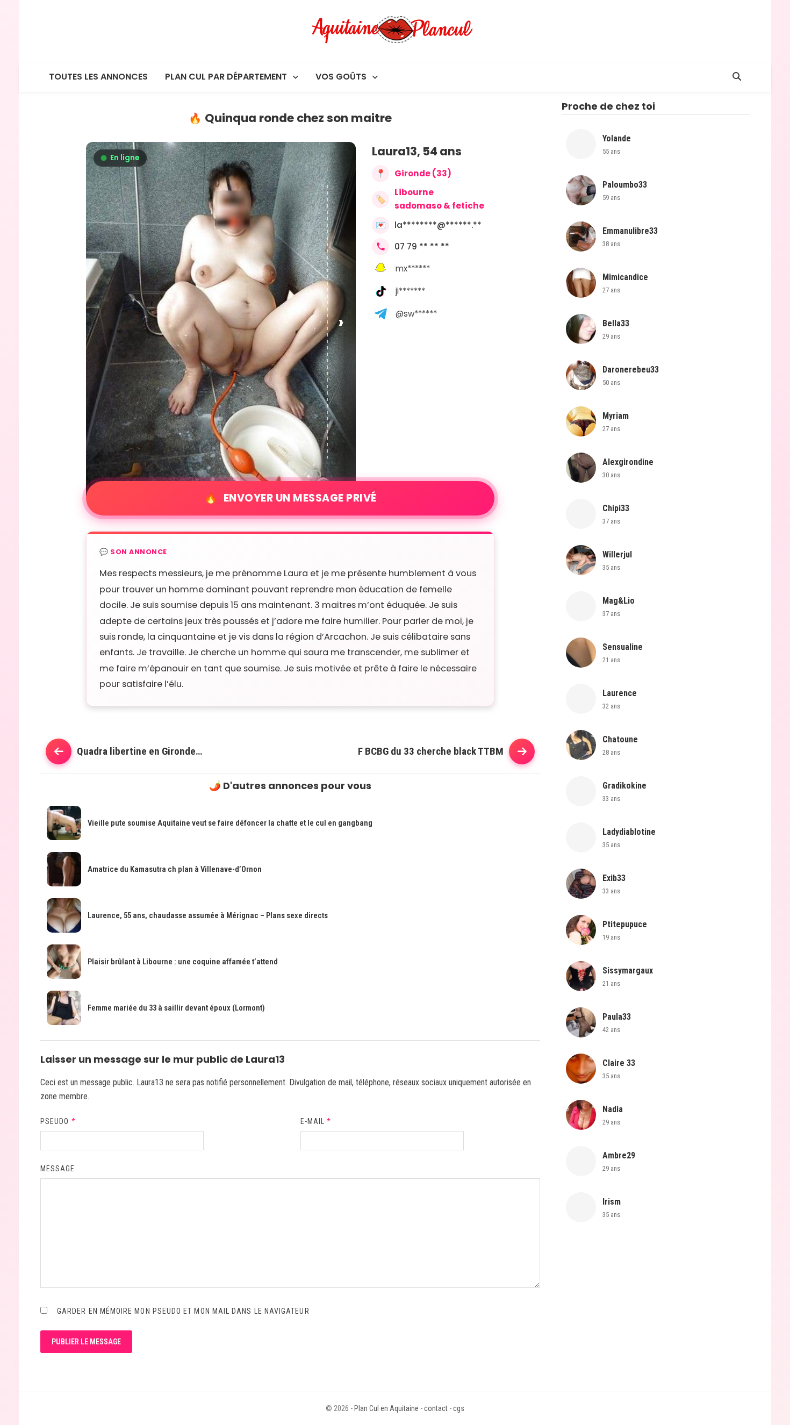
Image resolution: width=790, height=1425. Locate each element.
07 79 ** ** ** (421, 246)
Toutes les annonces (98, 76)
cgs (458, 1408)
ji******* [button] (410, 291)
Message (57, 1168)
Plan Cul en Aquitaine (386, 1408)
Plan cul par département (226, 76)
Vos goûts (341, 76)
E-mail (316, 1121)
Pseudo (58, 1121)
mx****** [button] (413, 268)
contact (436, 1408)
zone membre (64, 1096)
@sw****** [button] (416, 313)
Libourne (414, 192)
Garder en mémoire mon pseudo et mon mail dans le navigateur (183, 1311)
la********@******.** (438, 225)
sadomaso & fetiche (439, 205)
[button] (342, 322)
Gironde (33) (422, 173)
